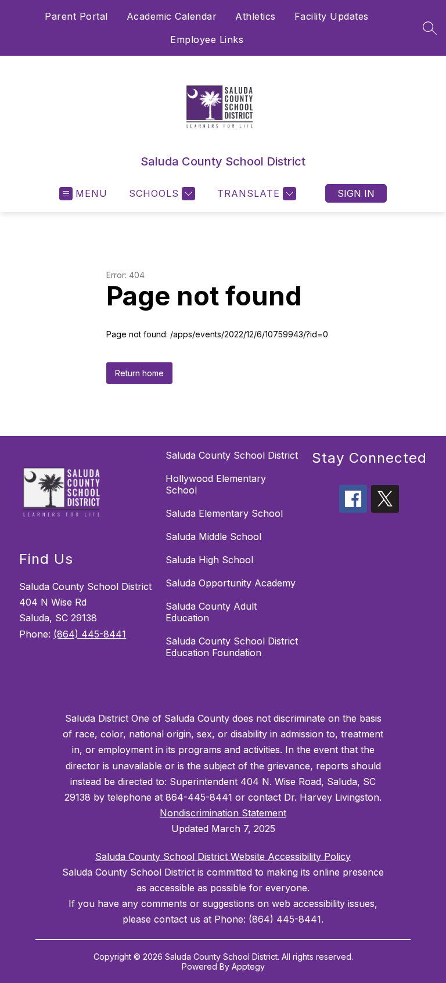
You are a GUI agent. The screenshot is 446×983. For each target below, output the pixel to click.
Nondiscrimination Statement (223, 813)
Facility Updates (331, 16)
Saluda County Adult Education (211, 612)
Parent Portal (76, 16)
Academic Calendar (172, 16)
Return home (139, 373)
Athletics (255, 16)
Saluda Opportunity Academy (231, 583)
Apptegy (248, 966)
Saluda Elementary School (224, 513)
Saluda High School (209, 560)
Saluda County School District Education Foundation (232, 646)
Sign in (356, 193)
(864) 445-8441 (89, 634)
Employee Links (206, 39)
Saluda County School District (232, 455)
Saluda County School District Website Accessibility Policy (223, 856)
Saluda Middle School (213, 536)
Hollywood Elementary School (216, 484)
